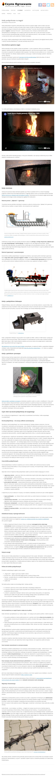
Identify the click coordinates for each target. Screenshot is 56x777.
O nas (19, 13)
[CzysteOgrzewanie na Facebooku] (40, 5)
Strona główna (5, 10)
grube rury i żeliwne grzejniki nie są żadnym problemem (35, 519)
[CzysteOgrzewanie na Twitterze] (48, 5)
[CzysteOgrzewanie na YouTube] (44, 5)
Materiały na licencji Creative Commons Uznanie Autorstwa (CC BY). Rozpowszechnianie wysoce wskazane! (23, 774)
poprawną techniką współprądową (27, 57)
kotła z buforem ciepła (26, 674)
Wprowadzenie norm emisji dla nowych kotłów (13, 346)
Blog (14, 13)
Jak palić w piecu (44, 10)
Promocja (9, 13)
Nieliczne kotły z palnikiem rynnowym (11, 401)
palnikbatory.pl (10, 295)
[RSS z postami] (52, 5)
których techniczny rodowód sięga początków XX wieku (15, 195)
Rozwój (3, 13)
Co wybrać (20, 10)
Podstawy (13, 10)
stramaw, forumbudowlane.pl (39, 752)
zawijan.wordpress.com (8, 237)
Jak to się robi (36, 10)
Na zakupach (28, 10)
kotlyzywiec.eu (21, 333)
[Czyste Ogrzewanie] (17, 4)
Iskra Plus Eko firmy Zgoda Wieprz (32, 348)
